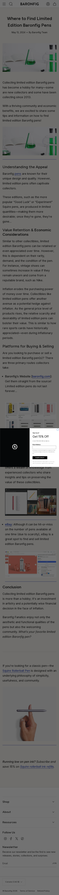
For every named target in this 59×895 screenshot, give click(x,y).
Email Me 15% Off (40, 457)
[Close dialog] (58, 430)
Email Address (36, 444)
